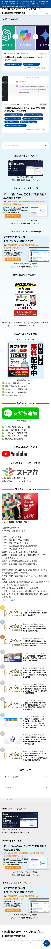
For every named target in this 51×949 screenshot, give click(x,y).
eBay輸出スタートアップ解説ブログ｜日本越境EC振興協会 (24, 11)
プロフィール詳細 (8, 600)
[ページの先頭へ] (46, 943)
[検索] (46, 145)
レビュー (15, 481)
